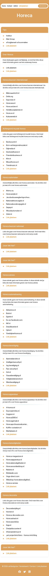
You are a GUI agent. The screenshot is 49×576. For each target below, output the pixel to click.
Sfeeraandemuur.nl (13, 532)
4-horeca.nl (10, 407)
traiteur (9, 36)
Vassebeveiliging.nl (13, 375)
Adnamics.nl (11, 310)
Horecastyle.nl (11, 194)
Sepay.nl (9, 207)
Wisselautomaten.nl (14, 211)
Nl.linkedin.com (12, 473)
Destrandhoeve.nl (13, 152)
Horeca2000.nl (11, 418)
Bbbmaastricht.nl (12, 93)
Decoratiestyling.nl (13, 508)
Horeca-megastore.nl (14, 456)
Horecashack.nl (12, 518)
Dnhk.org (9, 96)
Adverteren (43, 6)
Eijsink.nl (9, 317)
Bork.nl (8, 313)
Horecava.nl (10, 103)
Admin (15, 6)
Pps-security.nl (12, 369)
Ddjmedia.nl (10, 149)
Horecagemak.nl (12, 421)
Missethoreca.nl (12, 162)
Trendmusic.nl (11, 165)
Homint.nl (10, 512)
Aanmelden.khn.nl (13, 359)
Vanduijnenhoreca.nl (14, 333)
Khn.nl (8, 159)
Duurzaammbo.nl (12, 411)
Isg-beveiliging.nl (12, 365)
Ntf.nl (8, 323)
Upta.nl (8, 330)
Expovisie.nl (10, 100)
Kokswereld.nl (11, 116)
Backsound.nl (11, 142)
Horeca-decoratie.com (15, 515)
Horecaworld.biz (12, 522)
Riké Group (10, 39)
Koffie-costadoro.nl (13, 428)
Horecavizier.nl (11, 106)
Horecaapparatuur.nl (14, 460)
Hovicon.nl (10, 113)
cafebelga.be (13, 566)
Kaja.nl (8, 525)
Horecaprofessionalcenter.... (17, 424)
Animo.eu (10, 191)
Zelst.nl (9, 214)
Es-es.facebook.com (14, 320)
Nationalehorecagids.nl (15, 201)
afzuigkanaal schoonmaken (17, 42)
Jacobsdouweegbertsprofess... (18, 197)
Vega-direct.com (12, 476)
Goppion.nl (10, 414)
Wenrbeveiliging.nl (13, 382)
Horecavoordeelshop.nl (15, 466)
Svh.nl (8, 372)
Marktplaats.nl (11, 431)
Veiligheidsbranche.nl (14, 379)
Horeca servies (12, 483)
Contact (9, 6)
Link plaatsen (23, 6)
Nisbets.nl (10, 470)
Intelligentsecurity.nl (13, 362)
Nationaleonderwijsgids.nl (16, 204)
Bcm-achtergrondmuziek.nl (16, 145)
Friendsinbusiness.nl (14, 155)
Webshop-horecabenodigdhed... (18, 480)
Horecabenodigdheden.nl (15, 463)
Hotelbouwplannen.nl (14, 110)
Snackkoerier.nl (12, 327)
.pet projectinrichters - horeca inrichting (21, 535)
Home (4, 6)
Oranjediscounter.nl (13, 528)
